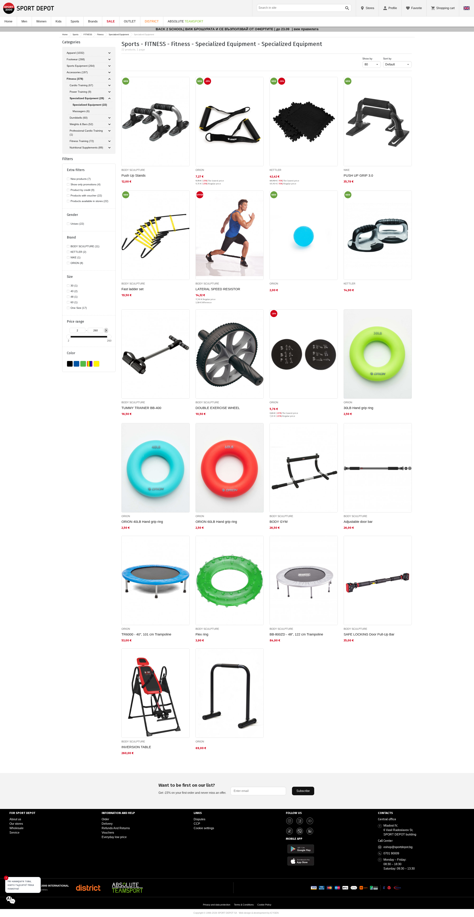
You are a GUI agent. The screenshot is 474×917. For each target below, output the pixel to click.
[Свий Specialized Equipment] (109, 98)
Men (24, 21)
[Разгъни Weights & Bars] (109, 124)
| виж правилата (305, 29)
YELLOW (96, 364)
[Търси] (347, 8)
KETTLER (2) (78, 251)
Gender (72, 215)
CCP (197, 823)
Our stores (16, 823)
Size (70, 277)
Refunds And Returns (116, 828)
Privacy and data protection (216, 904)
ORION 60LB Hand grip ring (216, 522)
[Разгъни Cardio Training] (109, 85)
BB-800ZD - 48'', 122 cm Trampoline (296, 634)
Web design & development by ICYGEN (259, 913)
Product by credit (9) (82, 189)
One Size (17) (79, 307)
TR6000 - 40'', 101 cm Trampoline (146, 634)
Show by (371, 58)
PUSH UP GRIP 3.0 (358, 175)
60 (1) (74, 302)
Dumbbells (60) (79, 117)
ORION (200, 169)
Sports (75, 21)
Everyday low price (114, 837)
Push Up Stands (133, 175)
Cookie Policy (264, 904)
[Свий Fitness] (109, 79)
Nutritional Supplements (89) (86, 147)
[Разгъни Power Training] (109, 92)
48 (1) (74, 296)
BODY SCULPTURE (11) (85, 246)
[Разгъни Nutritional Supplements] (109, 148)
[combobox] (304, 8)
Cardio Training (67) (81, 85)
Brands (93, 21)
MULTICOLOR (90, 364)
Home (8, 21)
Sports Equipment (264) (81, 65)
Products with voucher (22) (86, 195)
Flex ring (202, 634)
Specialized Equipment (119, 34)
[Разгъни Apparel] (109, 53)
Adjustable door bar (358, 522)
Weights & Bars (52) (81, 124)
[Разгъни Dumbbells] (109, 118)
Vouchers (108, 832)
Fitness (100, 34)
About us (15, 819)
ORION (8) (77, 262)
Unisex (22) (77, 223)
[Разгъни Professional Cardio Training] (109, 131)
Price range (75, 322)
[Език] (466, 8)
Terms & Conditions (244, 904)
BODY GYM (279, 522)
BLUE (76, 364)
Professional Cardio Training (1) (86, 132)
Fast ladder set (132, 289)
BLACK (70, 364)
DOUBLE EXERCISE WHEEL (218, 408)
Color (71, 353)
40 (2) (74, 291)
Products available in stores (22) (89, 201)
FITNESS (88, 34)
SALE (111, 21)
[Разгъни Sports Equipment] (109, 66)
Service (14, 832)
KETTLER (275, 169)
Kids (58, 21)
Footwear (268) (76, 59)
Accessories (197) (77, 72)
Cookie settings (204, 828)
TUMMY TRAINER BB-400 (141, 408)
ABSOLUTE (185, 21)
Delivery (107, 823)
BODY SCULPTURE (133, 169)
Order (105, 819)
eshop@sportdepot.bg (398, 847)
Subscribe (303, 790)
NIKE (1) (76, 257)
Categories (71, 42)
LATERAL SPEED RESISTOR (218, 289)
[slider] (68, 337)
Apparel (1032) (75, 52)
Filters (67, 159)
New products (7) (81, 178)
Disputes (199, 819)
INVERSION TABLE (136, 747)
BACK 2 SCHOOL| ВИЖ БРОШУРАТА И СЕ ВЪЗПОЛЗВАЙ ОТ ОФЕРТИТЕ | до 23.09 (223, 29)
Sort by (387, 58)
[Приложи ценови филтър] (106, 330)
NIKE (347, 169)
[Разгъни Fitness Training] (109, 141)
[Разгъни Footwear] (109, 59)
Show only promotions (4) (86, 184)
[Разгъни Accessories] (109, 72)
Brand (71, 237)
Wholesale (16, 828)
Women (41, 21)
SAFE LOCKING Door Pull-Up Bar (369, 634)
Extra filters (76, 170)
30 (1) (74, 285)
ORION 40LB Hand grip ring (142, 522)
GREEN (83, 364)
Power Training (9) (80, 91)
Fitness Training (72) (82, 141)
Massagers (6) (81, 111)
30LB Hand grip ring (358, 408)
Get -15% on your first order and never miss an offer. (192, 788)
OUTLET (130, 21)
